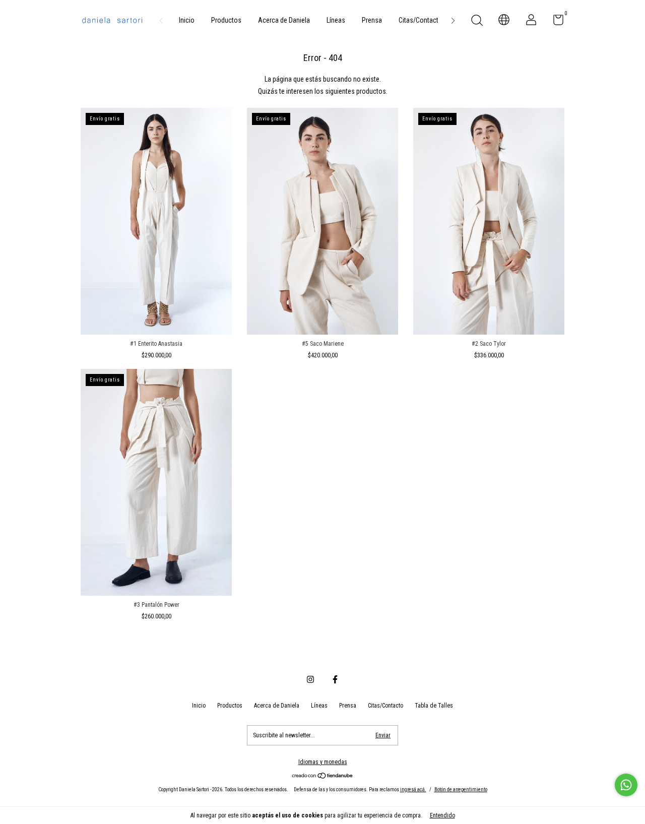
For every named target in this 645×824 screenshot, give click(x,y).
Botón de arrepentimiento (460, 789)
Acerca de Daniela (284, 20)
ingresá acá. (413, 789)
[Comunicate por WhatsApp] (626, 785)
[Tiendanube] (322, 777)
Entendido (442, 815)
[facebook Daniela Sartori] (335, 679)
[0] (554, 22)
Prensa (372, 20)
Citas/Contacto (420, 20)
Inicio (187, 20)
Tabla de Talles (434, 705)
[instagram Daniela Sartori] (310, 679)
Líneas (336, 20)
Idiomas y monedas (322, 762)
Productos (226, 20)
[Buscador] (476, 21)
